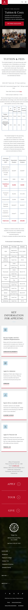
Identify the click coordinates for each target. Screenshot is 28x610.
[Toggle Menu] (25, 2)
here (21, 91)
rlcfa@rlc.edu (15, 465)
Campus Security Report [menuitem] (16, 602)
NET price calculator (14, 23)
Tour (11, 497)
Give (11, 510)
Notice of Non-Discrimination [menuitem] (10, 605)
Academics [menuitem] (5, 554)
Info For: (4, 575)
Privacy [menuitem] (8, 602)
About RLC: (5, 583)
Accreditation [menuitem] (20, 605)
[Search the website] (22, 2)
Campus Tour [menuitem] (5, 561)
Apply (11, 484)
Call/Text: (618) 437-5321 (14, 543)
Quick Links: (5, 551)
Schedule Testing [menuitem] (6, 567)
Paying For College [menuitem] (7, 557)
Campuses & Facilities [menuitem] (7, 564)
